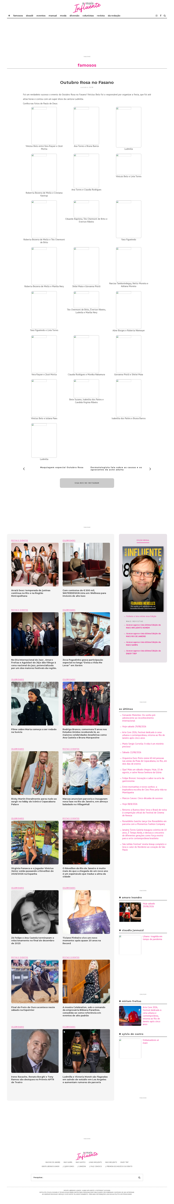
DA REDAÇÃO (114, 15)
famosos (18, 15)
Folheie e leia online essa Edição (141, 616)
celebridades (69, 540)
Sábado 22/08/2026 (131, 752)
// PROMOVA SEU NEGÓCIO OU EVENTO (118, 1166)
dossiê (29, 15)
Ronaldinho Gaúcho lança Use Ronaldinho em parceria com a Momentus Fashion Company (144, 822)
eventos (40, 15)
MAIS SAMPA (68, 1162)
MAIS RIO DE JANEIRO (53, 1162)
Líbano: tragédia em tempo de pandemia (152, 938)
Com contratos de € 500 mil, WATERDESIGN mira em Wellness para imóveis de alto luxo (84, 593)
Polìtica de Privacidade (123, 1194)
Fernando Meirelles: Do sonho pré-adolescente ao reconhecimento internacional (139, 718)
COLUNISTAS (88, 15)
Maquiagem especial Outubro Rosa (61, 467)
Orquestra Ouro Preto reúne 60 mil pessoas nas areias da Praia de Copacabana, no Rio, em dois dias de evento (144, 761)
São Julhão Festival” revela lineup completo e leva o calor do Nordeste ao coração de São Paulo (144, 847)
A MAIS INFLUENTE (95, 1162)
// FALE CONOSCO (95, 1166)
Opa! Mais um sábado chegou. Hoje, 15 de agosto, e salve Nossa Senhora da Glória (142, 771)
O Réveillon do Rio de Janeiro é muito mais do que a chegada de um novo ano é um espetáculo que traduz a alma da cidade (85, 872)
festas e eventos (19, 540)
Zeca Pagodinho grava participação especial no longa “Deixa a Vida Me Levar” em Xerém (83, 663)
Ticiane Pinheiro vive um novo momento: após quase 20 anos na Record (82, 941)
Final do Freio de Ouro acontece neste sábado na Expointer (33, 1008)
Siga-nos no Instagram (87, 483)
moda (63, 15)
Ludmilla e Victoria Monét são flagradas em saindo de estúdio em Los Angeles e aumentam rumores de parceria (85, 1080)
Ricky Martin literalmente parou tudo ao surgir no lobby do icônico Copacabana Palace (34, 802)
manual (53, 15)
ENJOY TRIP (124, 1162)
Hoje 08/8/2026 (129, 804)
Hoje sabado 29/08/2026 (134, 726)
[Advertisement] (87, 38)
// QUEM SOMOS (68, 1166)
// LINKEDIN (82, 1166)
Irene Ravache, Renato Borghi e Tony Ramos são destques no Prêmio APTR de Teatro (32, 1080)
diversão (74, 15)
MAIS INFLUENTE (111, 1162)
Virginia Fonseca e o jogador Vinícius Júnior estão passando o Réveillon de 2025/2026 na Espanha (32, 871)
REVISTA (101, 15)
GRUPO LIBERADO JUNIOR (50, 1166)
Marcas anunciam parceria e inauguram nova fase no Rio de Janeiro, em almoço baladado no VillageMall (85, 802)
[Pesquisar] (164, 15)
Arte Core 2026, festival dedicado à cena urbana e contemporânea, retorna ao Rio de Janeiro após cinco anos (143, 735)
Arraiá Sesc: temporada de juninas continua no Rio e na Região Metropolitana (30, 593)
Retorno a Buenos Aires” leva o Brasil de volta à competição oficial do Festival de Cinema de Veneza (144, 812)
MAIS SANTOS (80, 1162)
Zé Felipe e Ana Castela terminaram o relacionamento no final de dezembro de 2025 (32, 941)
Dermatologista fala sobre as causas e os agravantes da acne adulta (116, 468)
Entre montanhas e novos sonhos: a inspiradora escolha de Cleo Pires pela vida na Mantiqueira (144, 789)
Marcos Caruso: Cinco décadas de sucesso (142, 798)
